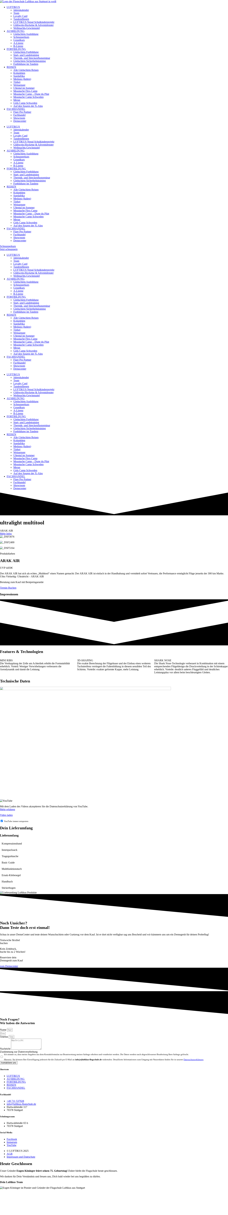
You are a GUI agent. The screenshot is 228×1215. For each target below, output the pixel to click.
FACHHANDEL (16, 109)
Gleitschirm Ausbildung (25, 34)
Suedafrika (19, 76)
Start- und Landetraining (26, 55)
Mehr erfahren (7, 809)
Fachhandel (19, 115)
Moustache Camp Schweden (28, 97)
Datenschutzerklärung (193, 1059)
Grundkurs (19, 40)
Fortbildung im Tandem (25, 64)
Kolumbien (19, 73)
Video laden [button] (6, 815)
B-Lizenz (18, 46)
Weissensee (19, 85)
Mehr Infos (6, 533)
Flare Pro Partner (22, 112)
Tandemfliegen (21, 19)
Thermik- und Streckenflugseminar (31, 58)
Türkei (16, 82)
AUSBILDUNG (16, 31)
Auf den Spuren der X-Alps (28, 106)
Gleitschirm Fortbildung (26, 52)
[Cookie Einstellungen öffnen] (25, 1213)
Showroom (19, 118)
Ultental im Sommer (24, 88)
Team (16, 13)
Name (3, 1029)
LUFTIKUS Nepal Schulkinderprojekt (33, 22)
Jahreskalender (21, 10)
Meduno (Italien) (22, 79)
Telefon (4, 1036)
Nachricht (5, 1048)
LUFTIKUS (13, 7)
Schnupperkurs (21, 37)
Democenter (19, 121)
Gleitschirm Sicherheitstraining (29, 61)
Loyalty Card (20, 16)
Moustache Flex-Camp (25, 91)
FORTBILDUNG (16, 49)
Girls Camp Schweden (25, 103)
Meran (16, 100)
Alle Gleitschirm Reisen (26, 70)
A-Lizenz (18, 43)
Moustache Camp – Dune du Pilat (31, 94)
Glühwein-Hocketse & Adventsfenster (33, 25)
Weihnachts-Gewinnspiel (26, 28)
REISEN (11, 67)
